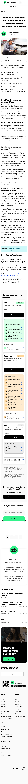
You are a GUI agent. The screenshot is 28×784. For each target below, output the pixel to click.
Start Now (14, 519)
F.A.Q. (16, 699)
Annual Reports (5, 739)
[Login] (26, 3)
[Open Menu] (2, 2)
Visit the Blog (4, 709)
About (2, 697)
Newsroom (3, 706)
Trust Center (18, 711)
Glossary (17, 713)
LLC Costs (3, 746)
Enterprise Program (6, 716)
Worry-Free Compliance (7, 734)
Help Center (18, 701)
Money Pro (3, 743)
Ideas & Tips (5, 11)
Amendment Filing (5, 748)
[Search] (20, 2)
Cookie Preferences (20, 716)
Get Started (9, 659)
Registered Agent (5, 732)
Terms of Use (18, 706)
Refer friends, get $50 (6, 718)
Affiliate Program (5, 713)
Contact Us (18, 704)
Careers (3, 699)
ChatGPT (7, 60)
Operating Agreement (6, 736)
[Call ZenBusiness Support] (23, 2)
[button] (23, 642)
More (18, 60)
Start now (14, 437)
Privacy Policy (18, 709)
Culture (3, 704)
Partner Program (5, 711)
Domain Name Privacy (6, 755)
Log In (12, 674)
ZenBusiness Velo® (5, 741)
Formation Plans (5, 729)
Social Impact (4, 701)
